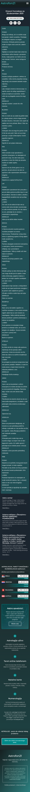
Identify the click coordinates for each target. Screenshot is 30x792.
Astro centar (7, 498)
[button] (27, 3)
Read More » (5, 508)
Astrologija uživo (15, 640)
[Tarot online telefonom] (15, 656)
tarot (10, 716)
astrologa (7, 714)
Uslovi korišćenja (21, 785)
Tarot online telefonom (15, 661)
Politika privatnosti (9, 785)
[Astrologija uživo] (15, 636)
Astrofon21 (8, 3)
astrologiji (14, 712)
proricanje (15, 716)
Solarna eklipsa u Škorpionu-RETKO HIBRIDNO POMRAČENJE (14, 516)
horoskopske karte (18, 719)
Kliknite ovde (15, 624)
